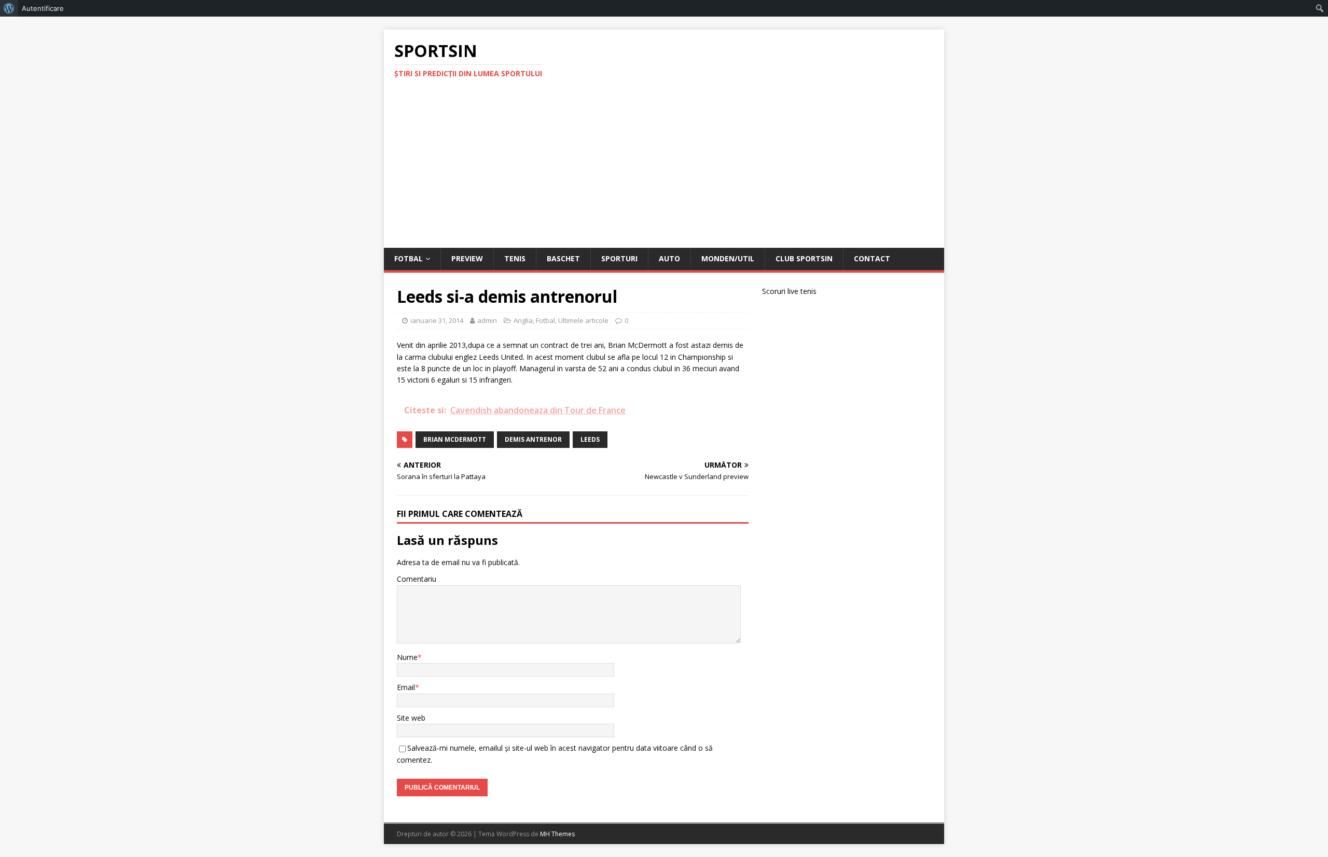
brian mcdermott (454, 439)
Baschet (563, 258)
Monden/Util (727, 258)
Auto (669, 258)
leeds (590, 439)
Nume (407, 657)
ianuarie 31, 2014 (436, 320)
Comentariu (416, 579)
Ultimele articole (583, 320)
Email (406, 687)
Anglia (523, 320)
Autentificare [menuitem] (43, 8)
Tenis (514, 258)
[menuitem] (9, 8)
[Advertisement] (664, 170)
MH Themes (557, 834)
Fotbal (408, 258)
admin (487, 320)
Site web (411, 718)
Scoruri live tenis (789, 291)
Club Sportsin (804, 258)
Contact (872, 258)
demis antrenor (533, 439)
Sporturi (619, 258)
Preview (467, 258)
